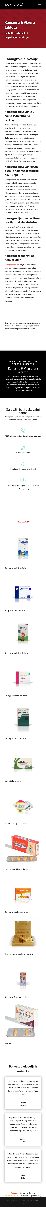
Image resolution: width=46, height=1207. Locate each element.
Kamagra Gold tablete (15, 738)
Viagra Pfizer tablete (15, 610)
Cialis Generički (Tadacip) (16, 869)
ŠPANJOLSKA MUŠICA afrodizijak (20, 954)
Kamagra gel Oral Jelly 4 (16, 653)
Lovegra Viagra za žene (16, 695)
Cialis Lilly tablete (13, 781)
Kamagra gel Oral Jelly (15, 568)
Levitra (8, 1043)
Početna (14, 1193)
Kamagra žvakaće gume (16, 912)
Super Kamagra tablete (16, 823)
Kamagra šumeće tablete (17, 997)
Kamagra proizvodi (12, 265)
